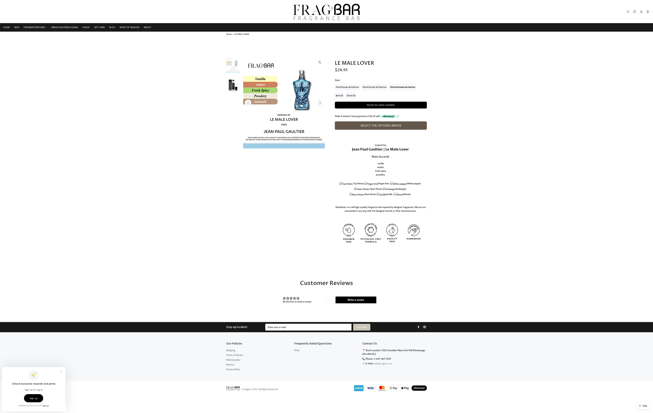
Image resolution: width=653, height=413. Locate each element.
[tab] (336, 131)
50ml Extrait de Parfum (374, 87)
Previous (248, 103)
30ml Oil (350, 95)
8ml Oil (339, 95)
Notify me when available (381, 105)
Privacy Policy (233, 369)
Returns (230, 364)
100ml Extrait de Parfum (402, 87)
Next (320, 103)
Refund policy (233, 359)
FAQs (297, 350)
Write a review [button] (355, 299)
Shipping (230, 350)
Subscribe (362, 327)
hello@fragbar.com (382, 363)
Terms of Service (234, 355)
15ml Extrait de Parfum (347, 87)
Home (229, 34)
